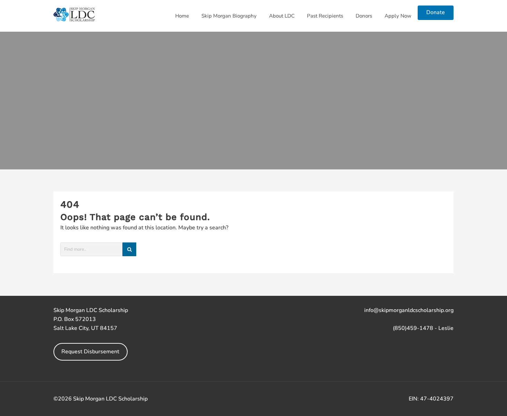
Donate (435, 12)
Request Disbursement (90, 351)
